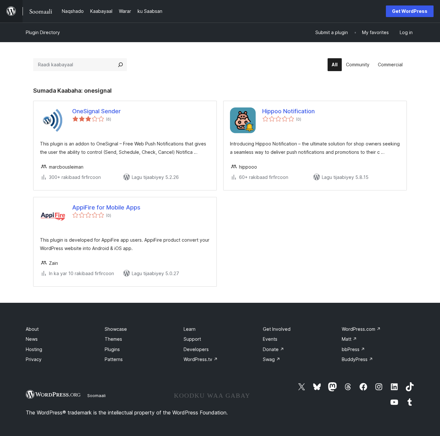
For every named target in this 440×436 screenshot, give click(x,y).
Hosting (34, 349)
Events (270, 339)
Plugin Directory (43, 32)
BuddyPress (357, 359)
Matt (349, 339)
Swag (271, 359)
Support (192, 339)
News (32, 339)
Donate (273, 349)
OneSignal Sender (96, 111)
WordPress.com (361, 329)
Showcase (116, 329)
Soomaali (96, 395)
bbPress (353, 349)
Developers (196, 349)
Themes (113, 339)
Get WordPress (409, 11)
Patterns (114, 359)
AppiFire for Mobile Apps (106, 207)
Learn (190, 329)
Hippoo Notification (288, 111)
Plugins (112, 349)
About (32, 329)
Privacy (34, 359)
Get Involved (277, 329)
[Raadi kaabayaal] (120, 64)
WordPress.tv (201, 359)
